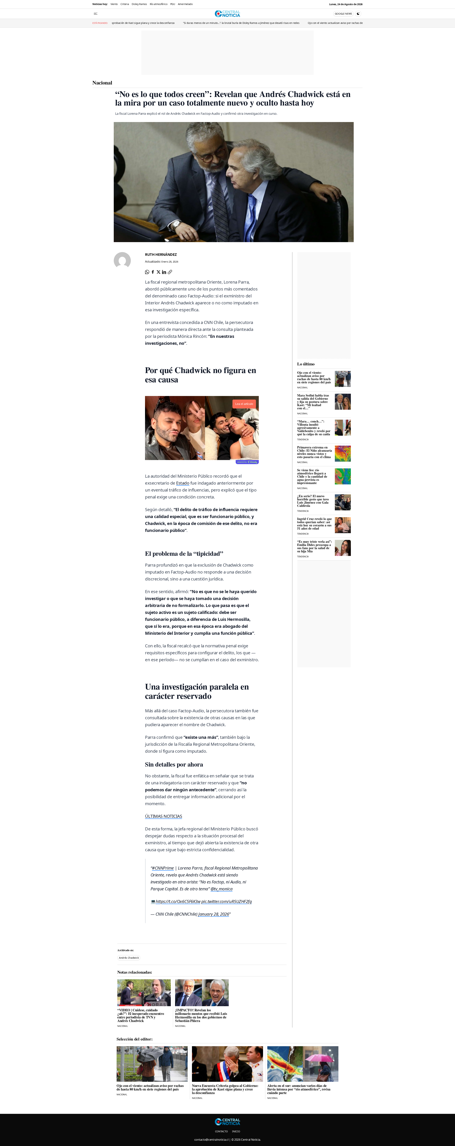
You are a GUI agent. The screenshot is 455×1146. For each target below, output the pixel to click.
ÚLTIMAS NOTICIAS (163, 816)
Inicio (236, 1131)
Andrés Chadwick (129, 957)
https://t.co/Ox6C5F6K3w (178, 901)
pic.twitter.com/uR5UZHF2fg (226, 901)
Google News (343, 13)
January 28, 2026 (213, 914)
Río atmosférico (158, 4)
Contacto (221, 1131)
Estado (182, 483)
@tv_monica (221, 889)
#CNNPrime (163, 868)
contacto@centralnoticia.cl (211, 1140)
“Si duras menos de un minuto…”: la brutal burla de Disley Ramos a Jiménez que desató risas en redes (143, 23)
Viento (114, 4)
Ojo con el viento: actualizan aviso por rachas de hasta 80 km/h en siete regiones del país (260, 23)
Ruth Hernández (161, 254)
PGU (172, 4)
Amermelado (185, 4)
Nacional (102, 82)
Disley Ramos (139, 4)
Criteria (125, 4)
